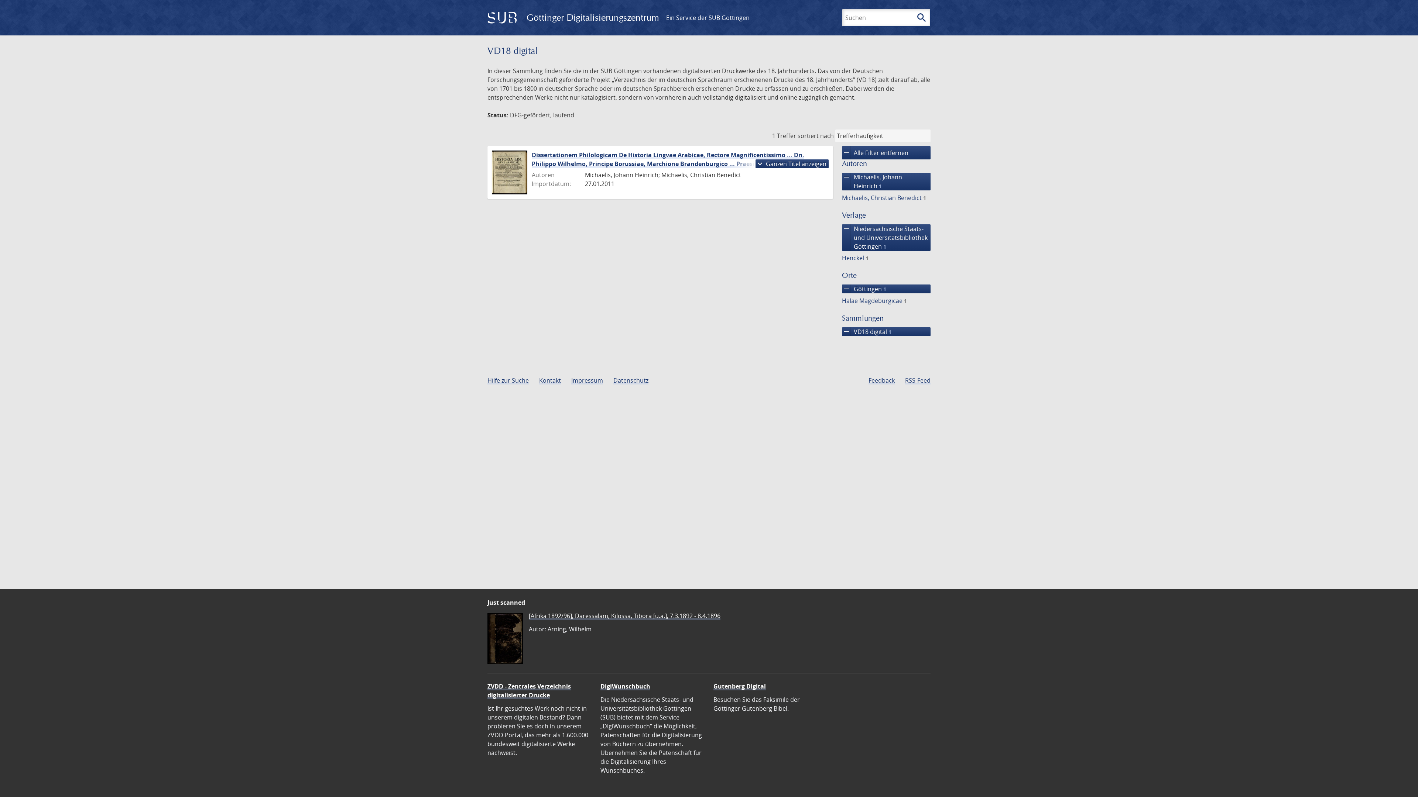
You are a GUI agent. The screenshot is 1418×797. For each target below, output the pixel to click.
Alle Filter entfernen (875, 152)
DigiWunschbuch (625, 686)
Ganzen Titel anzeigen (791, 163)
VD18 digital (866, 331)
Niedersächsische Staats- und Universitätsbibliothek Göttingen (885, 237)
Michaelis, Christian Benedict (884, 198)
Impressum (587, 380)
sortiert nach (816, 136)
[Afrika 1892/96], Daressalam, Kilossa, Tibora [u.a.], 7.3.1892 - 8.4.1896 (624, 616)
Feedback (882, 380)
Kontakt (550, 380)
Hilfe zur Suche (508, 380)
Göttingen (864, 288)
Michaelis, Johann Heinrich (872, 181)
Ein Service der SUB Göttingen (708, 18)
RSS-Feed (918, 380)
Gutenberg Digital (739, 686)
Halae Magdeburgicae (874, 301)
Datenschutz (630, 380)
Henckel (855, 258)
